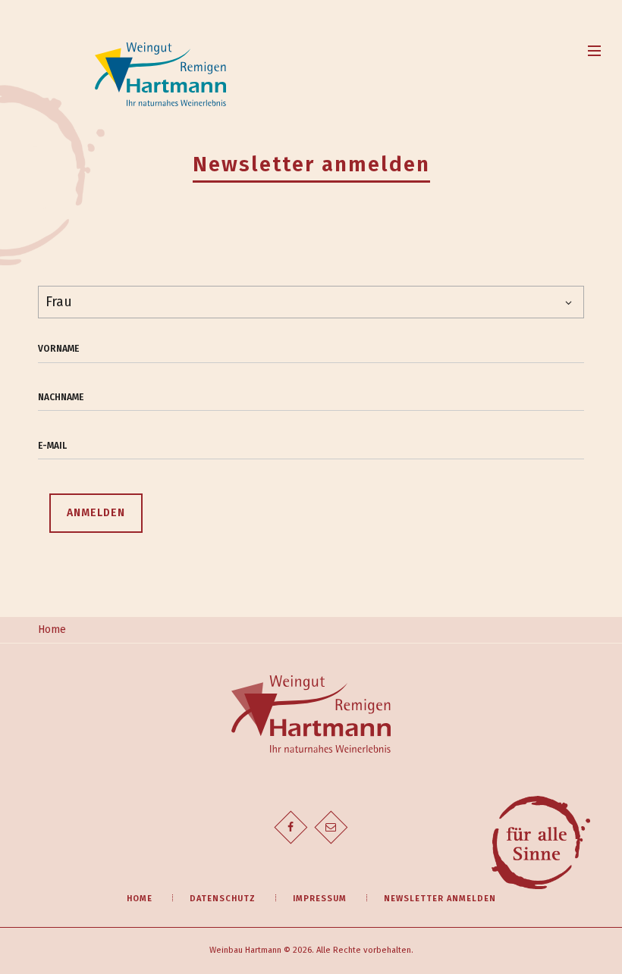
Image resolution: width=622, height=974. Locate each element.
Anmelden (96, 512)
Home (52, 629)
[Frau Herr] (311, 302)
